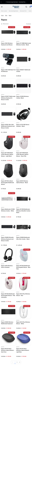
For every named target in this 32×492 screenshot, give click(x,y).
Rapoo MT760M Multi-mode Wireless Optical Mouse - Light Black (7, 154)
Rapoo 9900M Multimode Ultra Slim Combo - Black (23, 238)
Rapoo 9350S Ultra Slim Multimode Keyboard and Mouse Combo (8, 126)
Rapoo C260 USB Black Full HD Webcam (8, 70)
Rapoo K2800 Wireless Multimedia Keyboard (7, 322)
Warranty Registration (13, 11)
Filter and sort (5, 23)
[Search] (26, 7)
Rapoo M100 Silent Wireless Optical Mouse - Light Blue (23, 350)
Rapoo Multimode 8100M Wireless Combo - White (8, 210)
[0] (30, 7)
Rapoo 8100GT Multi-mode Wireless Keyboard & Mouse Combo (8, 98)
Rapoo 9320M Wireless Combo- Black (22, 97)
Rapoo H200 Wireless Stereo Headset (7, 266)
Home (2, 15)
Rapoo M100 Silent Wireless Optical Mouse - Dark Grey (7, 350)
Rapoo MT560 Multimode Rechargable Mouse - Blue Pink (23, 267)
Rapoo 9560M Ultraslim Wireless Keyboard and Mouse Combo (7, 239)
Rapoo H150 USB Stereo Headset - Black (22, 125)
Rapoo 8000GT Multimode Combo (23, 70)
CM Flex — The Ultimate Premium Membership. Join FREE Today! (18, 2)
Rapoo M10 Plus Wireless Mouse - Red (23, 294)
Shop (6, 15)
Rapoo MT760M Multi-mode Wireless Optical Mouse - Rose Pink (22, 154)
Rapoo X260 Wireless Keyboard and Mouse (7, 44)
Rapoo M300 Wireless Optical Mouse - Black (22, 181)
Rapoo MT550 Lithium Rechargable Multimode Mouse (7, 182)
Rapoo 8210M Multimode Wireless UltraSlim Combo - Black (23, 211)
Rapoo (10, 15)
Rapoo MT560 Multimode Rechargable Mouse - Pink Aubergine (8, 295)
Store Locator (4, 11)
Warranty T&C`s (23, 11)
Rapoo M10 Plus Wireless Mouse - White (23, 322)
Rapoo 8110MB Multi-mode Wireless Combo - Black (23, 44)
